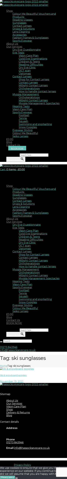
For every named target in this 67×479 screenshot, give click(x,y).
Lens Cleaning (21, 31)
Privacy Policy (22, 464)
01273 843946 (8, 347)
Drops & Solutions (23, 28)
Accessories (19, 34)
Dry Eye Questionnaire (26, 49)
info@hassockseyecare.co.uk (18, 350)
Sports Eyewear (22, 40)
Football (24, 115)
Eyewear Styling (22, 130)
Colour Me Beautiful (25, 133)
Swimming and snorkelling (35, 124)
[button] (7, 151)
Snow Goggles (28, 127)
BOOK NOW (17, 148)
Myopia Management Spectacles (39, 103)
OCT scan (25, 70)
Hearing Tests (20, 106)
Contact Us (13, 145)
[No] (16, 478)
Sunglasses (19, 22)
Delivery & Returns (18, 412)
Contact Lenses (21, 25)
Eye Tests (18, 52)
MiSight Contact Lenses (33, 85)
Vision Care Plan (28, 55)
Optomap (25, 73)
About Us (12, 43)
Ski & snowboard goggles (13, 375)
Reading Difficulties (31, 64)
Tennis (23, 118)
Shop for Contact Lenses (34, 79)
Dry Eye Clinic (27, 67)
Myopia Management (25, 94)
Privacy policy (7, 477)
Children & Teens (29, 61)
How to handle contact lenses (37, 91)
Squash (23, 121)
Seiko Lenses (20, 136)
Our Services (14, 46)
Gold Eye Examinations (33, 58)
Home (3, 365)
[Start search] (1, 341)
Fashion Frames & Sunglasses (30, 37)
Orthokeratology (29, 88)
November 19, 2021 (11, 381)
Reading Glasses (22, 19)
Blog (9, 142)
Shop (9, 10)
